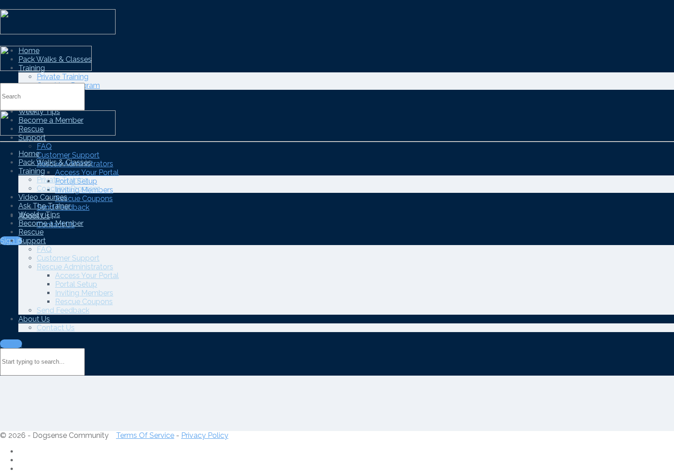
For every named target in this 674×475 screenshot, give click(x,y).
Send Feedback (63, 310)
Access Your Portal (87, 172)
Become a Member (50, 223)
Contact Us (56, 327)
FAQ (44, 146)
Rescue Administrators (75, 266)
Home (28, 153)
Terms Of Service (145, 435)
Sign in (11, 343)
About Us (34, 319)
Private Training (62, 76)
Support (32, 137)
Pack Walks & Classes (55, 162)
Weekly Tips (39, 214)
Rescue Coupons (84, 198)
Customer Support (68, 155)
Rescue (31, 232)
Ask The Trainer (44, 206)
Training (31, 171)
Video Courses (42, 197)
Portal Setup (76, 284)
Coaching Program (68, 188)
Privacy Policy (204, 435)
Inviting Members (84, 293)
